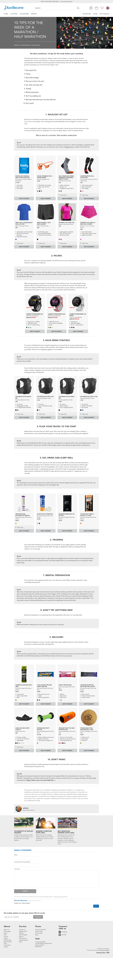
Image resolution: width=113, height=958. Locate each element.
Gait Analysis (104, 14)
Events (5, 933)
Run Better (87, 14)
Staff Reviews (7, 940)
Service (22, 926)
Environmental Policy (8, 942)
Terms (38, 926)
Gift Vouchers (23, 938)
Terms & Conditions (40, 929)
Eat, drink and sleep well (34, 85)
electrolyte (34, 469)
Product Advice (6, 937)
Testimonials (7, 945)
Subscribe (38, 917)
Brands (34, 14)
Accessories (24, 14)
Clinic (5, 935)
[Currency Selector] (107, 8)
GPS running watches (31, 283)
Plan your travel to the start (35, 81)
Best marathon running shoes (67, 135)
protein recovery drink (28, 654)
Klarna (37, 935)
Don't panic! (30, 103)
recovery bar (42, 654)
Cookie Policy (39, 931)
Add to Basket (24, 198)
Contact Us (22, 929)
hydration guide (46, 349)
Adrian (25, 808)
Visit (37, 939)
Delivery (21, 933)
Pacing (28, 74)
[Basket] (96, 8)
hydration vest (40, 370)
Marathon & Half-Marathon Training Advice (27, 45)
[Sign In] (91, 8)
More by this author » (29, 810)
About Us (6, 929)
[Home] (13, 8)
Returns (21, 936)
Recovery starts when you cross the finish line (41, 99)
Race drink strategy (32, 77)
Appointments (23, 931)
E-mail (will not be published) (22, 862)
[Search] (78, 8)
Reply (96, 906)
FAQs (20, 942)
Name (15, 855)
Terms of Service (59, 896)
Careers (6, 947)
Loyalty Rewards (23, 940)
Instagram (64, 932)
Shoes (6, 14)
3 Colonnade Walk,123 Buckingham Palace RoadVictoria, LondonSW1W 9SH (43, 944)
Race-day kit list (31, 70)
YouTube (64, 934)
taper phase (70, 545)
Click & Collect (23, 935)
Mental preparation (32, 92)
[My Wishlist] (102, 8)
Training (28, 88)
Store (95, 14)
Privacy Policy (48, 896)
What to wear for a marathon (46, 135)
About (7, 926)
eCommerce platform (104, 950)
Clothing (13, 14)
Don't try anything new (33, 96)
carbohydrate (44, 469)
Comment (17, 869)
